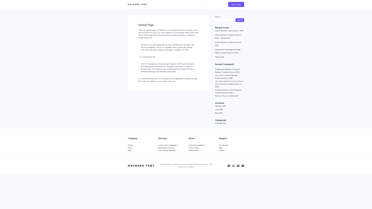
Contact (221, 150)
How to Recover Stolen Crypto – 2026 (229, 31)
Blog (185, 4)
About (176, 4)
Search (217, 17)
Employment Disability (223, 69)
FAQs (193, 4)
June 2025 (219, 109)
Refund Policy (193, 150)
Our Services (223, 145)
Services (203, 4)
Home (167, 4)
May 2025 (218, 113)
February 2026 (220, 106)
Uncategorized (220, 123)
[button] (236, 4)
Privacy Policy (193, 148)
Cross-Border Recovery (167, 150)
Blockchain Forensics (166, 148)
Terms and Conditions (196, 145)
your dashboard (177, 79)
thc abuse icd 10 (221, 90)
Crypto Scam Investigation (168, 145)
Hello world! (219, 57)
